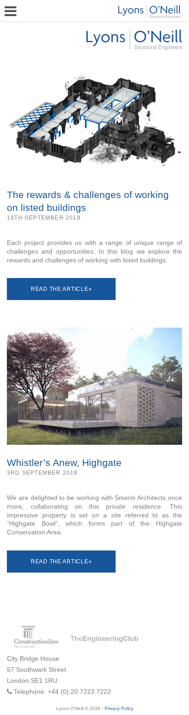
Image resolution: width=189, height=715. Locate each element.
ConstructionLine (36, 636)
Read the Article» (61, 289)
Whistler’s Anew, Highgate (64, 462)
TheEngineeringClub (104, 639)
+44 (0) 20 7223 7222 (79, 691)
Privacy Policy (119, 708)
